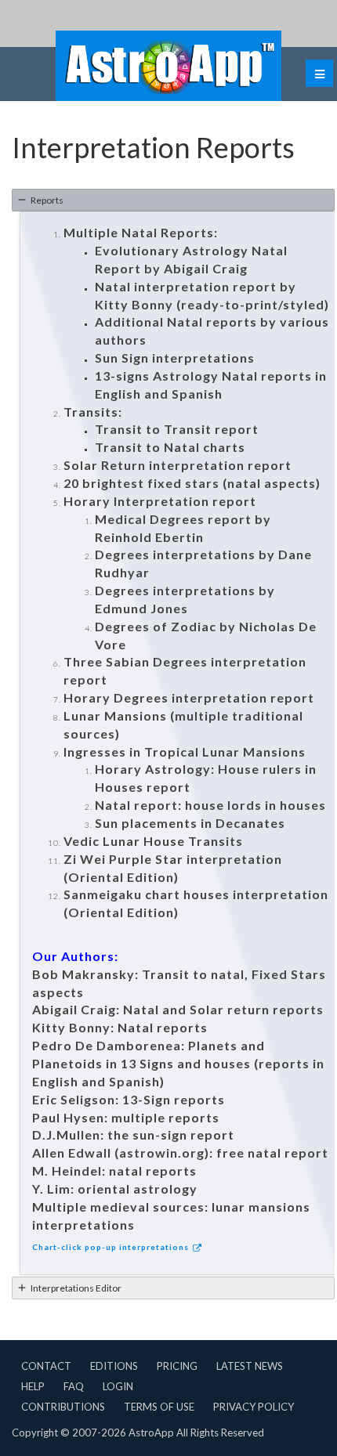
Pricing (177, 1366)
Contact (46, 1366)
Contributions (63, 1406)
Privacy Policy (253, 1406)
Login (118, 1386)
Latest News (249, 1366)
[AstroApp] (168, 66)
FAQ (73, 1386)
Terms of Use (159, 1406)
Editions (114, 1366)
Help (33, 1386)
